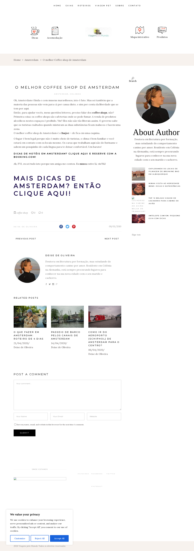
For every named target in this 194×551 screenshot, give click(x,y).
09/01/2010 (115, 226)
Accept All (59, 538)
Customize (19, 538)
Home (17, 59)
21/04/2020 (21, 343)
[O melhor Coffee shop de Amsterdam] (27, 270)
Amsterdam (31, 59)
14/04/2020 (58, 343)
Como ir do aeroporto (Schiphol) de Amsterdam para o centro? (104, 339)
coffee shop (22, 212)
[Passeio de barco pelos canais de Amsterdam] (67, 317)
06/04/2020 (95, 349)
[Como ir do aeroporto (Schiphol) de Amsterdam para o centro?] (104, 317)
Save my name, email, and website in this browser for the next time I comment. (50, 424)
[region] (39, 527)
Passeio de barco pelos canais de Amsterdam (65, 335)
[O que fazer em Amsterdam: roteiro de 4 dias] (30, 317)
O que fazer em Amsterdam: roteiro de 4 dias (29, 335)
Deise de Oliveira (25, 227)
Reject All (40, 538)
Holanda (75, 94)
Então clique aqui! (58, 189)
